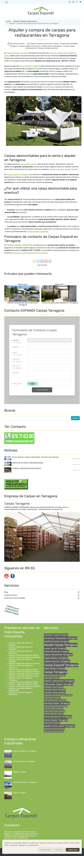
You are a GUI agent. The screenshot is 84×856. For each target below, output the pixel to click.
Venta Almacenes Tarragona (58, 716)
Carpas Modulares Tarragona (54, 668)
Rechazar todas (45, 850)
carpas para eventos (28, 164)
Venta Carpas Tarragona (56, 720)
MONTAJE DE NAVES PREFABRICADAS (27, 463)
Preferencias (59, 850)
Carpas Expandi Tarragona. (38, 231)
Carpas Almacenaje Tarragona (56, 651)
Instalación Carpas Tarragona (54, 690)
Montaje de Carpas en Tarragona (25, 782)
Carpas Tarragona (17, 503)
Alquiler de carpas (19, 772)
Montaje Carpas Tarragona (57, 703)
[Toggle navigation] (6, 2)
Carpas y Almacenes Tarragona (59, 681)
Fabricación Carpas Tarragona (58, 684)
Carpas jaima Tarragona (52, 46)
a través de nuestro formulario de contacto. (30, 253)
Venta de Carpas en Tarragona (24, 761)
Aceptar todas (72, 850)
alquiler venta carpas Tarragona (59, 726)
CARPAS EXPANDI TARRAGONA (19, 245)
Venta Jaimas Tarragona (52, 723)
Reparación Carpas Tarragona (54, 714)
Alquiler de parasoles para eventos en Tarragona (22, 304)
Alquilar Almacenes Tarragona (56, 641)
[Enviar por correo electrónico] (34, 261)
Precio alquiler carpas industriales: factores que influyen (35, 457)
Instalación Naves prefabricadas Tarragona (58, 695)
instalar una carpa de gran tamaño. (63, 169)
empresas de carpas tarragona (54, 729)
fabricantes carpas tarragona (53, 731)
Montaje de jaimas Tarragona (53, 708)
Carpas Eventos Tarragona (57, 661)
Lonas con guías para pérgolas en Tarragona (60, 303)
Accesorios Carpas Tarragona (56, 635)
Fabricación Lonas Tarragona (53, 687)
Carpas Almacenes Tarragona (58, 654)
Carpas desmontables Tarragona (55, 675)
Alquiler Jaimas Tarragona (55, 648)
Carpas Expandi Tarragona (30, 46)
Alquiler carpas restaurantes (25, 21)
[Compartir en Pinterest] (46, 261)
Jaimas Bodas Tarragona (52, 697)
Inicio (8, 21)
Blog (57, 44)
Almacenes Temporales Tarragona (60, 638)
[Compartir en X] (38, 261)
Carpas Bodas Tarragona (56, 658)
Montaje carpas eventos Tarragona (55, 706)
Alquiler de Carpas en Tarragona (24, 751)
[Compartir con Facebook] (42, 261)
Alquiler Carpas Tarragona (60, 644)
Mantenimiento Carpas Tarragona (55, 700)
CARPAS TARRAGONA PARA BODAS (26, 468)
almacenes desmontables (14, 598)
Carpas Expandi (48, 87)
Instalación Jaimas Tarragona (55, 692)
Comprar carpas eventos (48, 48)
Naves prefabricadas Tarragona (54, 711)
